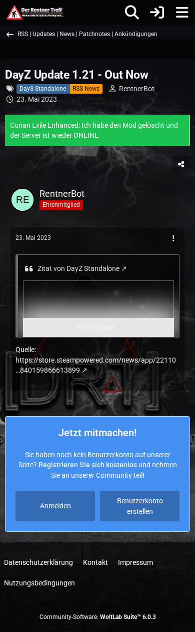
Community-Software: (98, 616)
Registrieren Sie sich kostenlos (87, 465)
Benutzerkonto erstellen (140, 506)
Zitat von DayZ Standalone (79, 268)
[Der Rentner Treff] (34, 13)
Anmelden (55, 506)
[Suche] (132, 13)
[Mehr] (173, 238)
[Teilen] (181, 164)
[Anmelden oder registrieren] (157, 12)
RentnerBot (136, 89)
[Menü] (182, 13)
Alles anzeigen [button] (96, 327)
